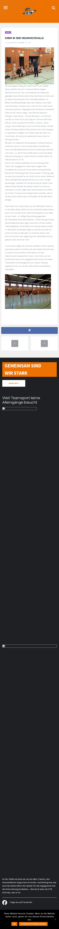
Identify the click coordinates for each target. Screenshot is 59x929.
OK (14, 924)
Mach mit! (14, 383)
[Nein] (55, 919)
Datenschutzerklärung (33, 924)
